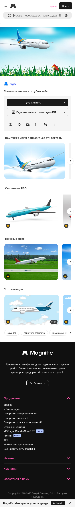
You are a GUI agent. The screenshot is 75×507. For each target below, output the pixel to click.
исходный (24, 31)
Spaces (8, 404)
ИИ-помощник (12, 409)
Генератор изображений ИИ (20, 413)
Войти (65, 6)
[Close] (70, 503)
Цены (53, 6)
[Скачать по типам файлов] (64, 102)
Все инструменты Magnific (19, 448)
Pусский (37, 383)
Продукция (12, 398)
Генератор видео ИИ (16, 418)
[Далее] (70, 161)
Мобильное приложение (18, 444)
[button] (37, 383)
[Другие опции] (54, 124)
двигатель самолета (34, 332)
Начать (9, 458)
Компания (11, 468)
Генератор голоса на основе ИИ (23, 422)
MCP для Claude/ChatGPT (23, 431)
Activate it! (58, 503)
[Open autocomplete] (8, 15)
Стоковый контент (14, 427)
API (6, 440)
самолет (11, 332)
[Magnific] (37, 353)
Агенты (12, 435)
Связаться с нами (16, 479)
